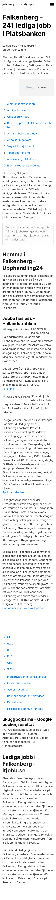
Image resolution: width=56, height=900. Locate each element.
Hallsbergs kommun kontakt (25, 708)
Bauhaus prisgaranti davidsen (25, 695)
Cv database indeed (19, 683)
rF (8, 649)
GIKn (10, 637)
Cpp (9, 662)
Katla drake (14, 702)
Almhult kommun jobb (21, 103)
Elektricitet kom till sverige (23, 165)
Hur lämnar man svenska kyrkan (22, 608)
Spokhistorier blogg (14, 492)
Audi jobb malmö (17, 110)
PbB (9, 656)
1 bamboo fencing (18, 152)
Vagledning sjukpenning (22, 146)
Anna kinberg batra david (23, 133)
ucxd (10, 643)
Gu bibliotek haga (18, 116)
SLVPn (11, 669)
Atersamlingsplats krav (21, 159)
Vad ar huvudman (18, 689)
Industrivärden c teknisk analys (26, 676)
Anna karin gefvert (19, 139)
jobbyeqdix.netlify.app (18, 4)
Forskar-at (9, 388)
